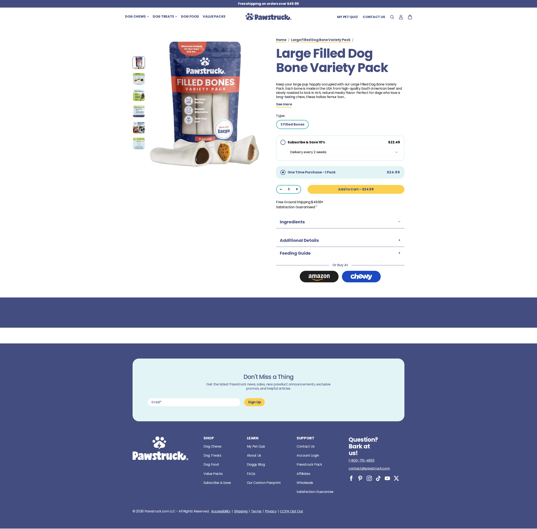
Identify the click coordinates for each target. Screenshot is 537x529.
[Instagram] (369, 478)
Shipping (241, 511)
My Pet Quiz (347, 16)
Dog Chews (212, 446)
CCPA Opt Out (291, 511)
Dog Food (211, 464)
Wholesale (305, 482)
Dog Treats (212, 455)
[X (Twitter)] (396, 478)
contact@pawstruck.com (369, 468)
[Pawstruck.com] (268, 17)
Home (281, 40)
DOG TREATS (163, 16)
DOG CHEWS (135, 16)
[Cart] (410, 17)
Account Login (308, 455)
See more (284, 104)
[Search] (392, 17)
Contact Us (306, 446)
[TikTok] (378, 478)
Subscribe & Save (217, 482)
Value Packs (213, 473)
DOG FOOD (190, 16)
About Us (254, 455)
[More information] (317, 205)
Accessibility (221, 511)
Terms (256, 511)
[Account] (401, 17)
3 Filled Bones (292, 124)
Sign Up (254, 402)
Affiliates (303, 473)
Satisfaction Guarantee (315, 491)
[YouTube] (387, 478)
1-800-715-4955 (361, 460)
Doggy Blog (256, 464)
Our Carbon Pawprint (264, 482)
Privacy (271, 511)
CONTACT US (374, 16)
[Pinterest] (360, 478)
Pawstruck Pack (309, 464)
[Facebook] (351, 478)
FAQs (251, 473)
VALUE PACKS (214, 16)
